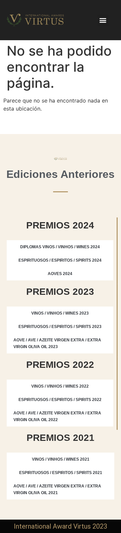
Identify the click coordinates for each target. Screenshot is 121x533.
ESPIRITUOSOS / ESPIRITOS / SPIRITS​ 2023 (60, 326)
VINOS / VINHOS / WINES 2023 (60, 313)
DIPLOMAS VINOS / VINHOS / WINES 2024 (60, 247)
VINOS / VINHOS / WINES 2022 (60, 386)
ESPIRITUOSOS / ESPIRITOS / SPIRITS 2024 (60, 260)
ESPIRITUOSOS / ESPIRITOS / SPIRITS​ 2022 (60, 399)
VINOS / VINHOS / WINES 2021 (60, 459)
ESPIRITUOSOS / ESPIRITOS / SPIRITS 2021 (60, 472)
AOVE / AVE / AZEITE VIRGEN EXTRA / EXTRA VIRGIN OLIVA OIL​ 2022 (57, 416)
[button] (103, 20)
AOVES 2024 (60, 273)
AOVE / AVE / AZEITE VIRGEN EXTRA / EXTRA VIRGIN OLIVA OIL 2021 (57, 489)
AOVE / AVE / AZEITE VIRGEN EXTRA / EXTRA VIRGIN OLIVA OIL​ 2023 (57, 343)
